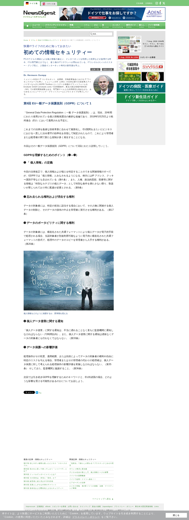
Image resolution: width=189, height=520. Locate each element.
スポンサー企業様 (137, 57)
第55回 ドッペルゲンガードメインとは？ (40, 474)
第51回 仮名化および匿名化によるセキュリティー (43, 488)
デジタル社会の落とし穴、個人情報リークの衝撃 (88, 472)
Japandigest (107, 506)
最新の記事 (107, 69)
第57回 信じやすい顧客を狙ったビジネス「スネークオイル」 (45, 464)
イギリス (49, 3)
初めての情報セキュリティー (48, 40)
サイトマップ (85, 506)
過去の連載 (96, 506)
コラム (33, 40)
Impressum (30, 506)
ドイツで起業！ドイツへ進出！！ (82, 479)
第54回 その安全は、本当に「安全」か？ (40, 478)
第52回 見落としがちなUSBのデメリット (40, 485)
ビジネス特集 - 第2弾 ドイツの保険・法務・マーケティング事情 (91, 487)
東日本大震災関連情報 (144, 506)
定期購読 (149, 3)
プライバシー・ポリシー (86, 517)
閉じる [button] (176, 515)
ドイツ (32, 3)
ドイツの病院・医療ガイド (141, 87)
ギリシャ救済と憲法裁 (78, 469)
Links (156, 506)
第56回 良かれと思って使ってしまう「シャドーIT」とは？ (45, 470)
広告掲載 (139, 3)
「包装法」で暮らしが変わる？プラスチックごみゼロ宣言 (91, 464)
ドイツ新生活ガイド (141, 98)
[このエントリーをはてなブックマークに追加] (37, 393)
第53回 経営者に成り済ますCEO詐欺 (38, 481)
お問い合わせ (73, 506)
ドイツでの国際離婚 (77, 476)
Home (26, 40)
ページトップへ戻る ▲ (103, 499)
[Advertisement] (69, 424)
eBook (48, 506)
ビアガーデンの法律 (77, 482)
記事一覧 (95, 69)
